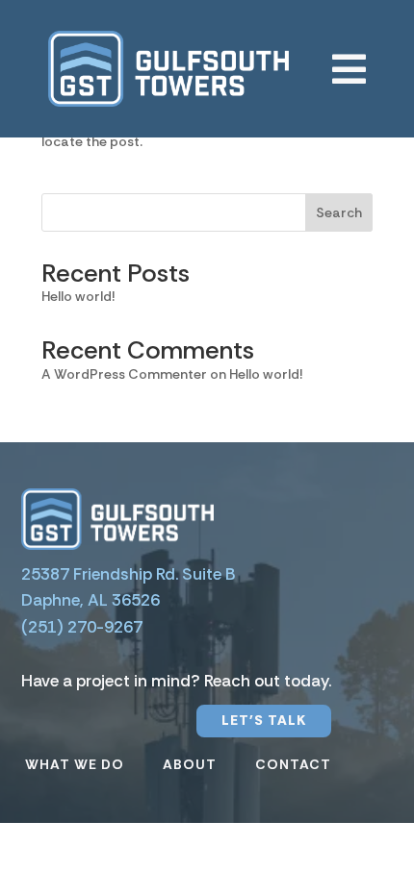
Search (339, 212)
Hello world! (78, 296)
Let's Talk (263, 720)
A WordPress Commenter (124, 374)
